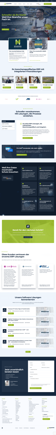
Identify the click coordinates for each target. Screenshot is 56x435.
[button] (41, 1)
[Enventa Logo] (7, 4)
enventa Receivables (47, 87)
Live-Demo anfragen (5, 29)
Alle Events (28, 351)
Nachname (43, 362)
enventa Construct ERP (7, 87)
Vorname (31, 362)
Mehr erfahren (11, 313)
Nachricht (31, 376)
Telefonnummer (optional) (45, 367)
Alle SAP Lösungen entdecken (22, 154)
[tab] (8, 121)
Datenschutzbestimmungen (34, 385)
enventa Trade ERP (19, 87)
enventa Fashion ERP (33, 87)
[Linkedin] (2, 427)
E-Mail (31, 367)
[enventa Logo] (50, 428)
